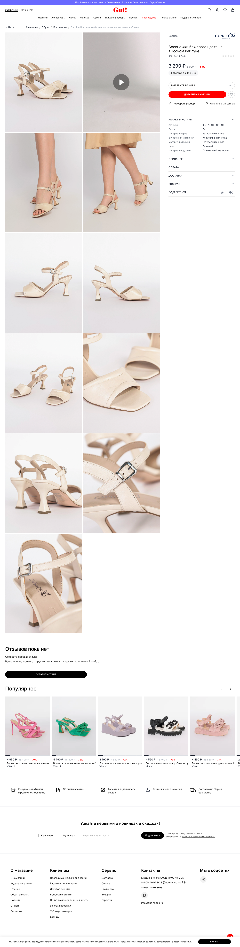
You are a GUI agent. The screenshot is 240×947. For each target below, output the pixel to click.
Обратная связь (19, 894)
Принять (214, 942)
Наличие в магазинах (222, 103)
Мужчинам (27, 10)
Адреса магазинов (21, 883)
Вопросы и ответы (61, 894)
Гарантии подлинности (64, 883)
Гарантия (107, 900)
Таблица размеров (61, 911)
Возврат (174, 184)
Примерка (108, 889)
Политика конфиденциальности (69, 900)
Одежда (84, 17)
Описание (175, 159)
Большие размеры (115, 17)
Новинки (43, 17)
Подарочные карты (191, 17)
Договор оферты (60, 889)
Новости (15, 900)
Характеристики (180, 119)
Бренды (133, 17)
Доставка (175, 175)
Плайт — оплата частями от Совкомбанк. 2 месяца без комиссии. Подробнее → (120, 2)
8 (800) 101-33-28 (151, 882)
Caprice (173, 35)
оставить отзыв (46, 674)
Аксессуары (58, 17)
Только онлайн (168, 17)
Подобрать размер (184, 103)
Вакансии (16, 911)
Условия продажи (60, 905)
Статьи (14, 905)
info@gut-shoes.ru (152, 902)
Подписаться (152, 835)
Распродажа (149, 17)
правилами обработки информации (198, 836)
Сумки (97, 17)
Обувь (72, 17)
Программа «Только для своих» (69, 877)
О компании (17, 877)
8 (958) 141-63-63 (151, 887)
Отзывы (15, 889)
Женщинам (11, 10)
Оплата (173, 167)
